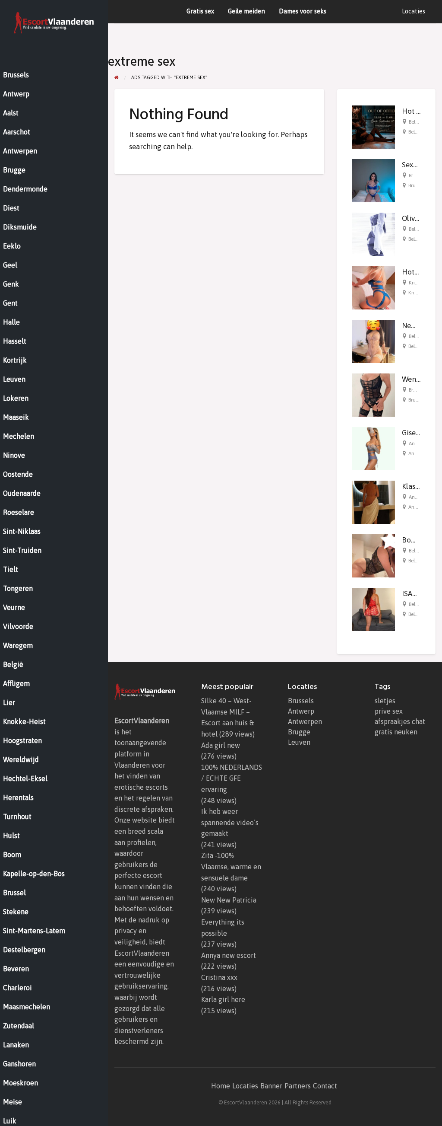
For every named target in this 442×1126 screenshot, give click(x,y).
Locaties (413, 11)
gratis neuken (396, 731)
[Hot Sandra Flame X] (373, 126)
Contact (325, 1086)
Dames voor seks (302, 11)
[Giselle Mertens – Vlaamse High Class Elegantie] (373, 447)
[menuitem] (413, 11)
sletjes (385, 700)
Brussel (416, 175)
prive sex (389, 711)
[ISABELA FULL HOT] (373, 608)
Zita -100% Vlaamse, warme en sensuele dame (231, 866)
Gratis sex (200, 11)
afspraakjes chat (400, 721)
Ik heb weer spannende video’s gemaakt (230, 822)
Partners (297, 1086)
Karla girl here (223, 999)
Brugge (417, 390)
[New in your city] (373, 340)
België (415, 122)
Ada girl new (220, 745)
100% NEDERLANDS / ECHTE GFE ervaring (231, 778)
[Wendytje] (373, 394)
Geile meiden (246, 11)
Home (220, 1086)
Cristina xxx (219, 977)
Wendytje (417, 379)
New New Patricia (228, 900)
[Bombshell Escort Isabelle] (373, 555)
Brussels (301, 700)
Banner (271, 1086)
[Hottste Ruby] (373, 287)
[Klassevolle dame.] (373, 501)
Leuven (299, 742)
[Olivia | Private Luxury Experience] (373, 233)
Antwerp (301, 711)
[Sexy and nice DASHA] (373, 179)
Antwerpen (305, 721)
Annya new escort (228, 955)
